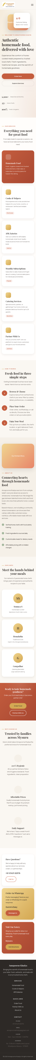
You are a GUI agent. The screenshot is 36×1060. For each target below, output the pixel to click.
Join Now (9, 349)
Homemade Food (18, 985)
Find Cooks (10, 213)
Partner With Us (18, 713)
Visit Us (9, 248)
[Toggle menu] (32, 5)
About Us (18, 1010)
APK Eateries (18, 992)
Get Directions (14, 947)
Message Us (13, 913)
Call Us (11, 879)
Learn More (10, 178)
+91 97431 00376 (18, 1024)
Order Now (18, 76)
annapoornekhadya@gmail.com (18, 1030)
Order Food (18, 706)
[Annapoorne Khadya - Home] (8, 5)
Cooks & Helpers (18, 989)
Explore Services (18, 83)
